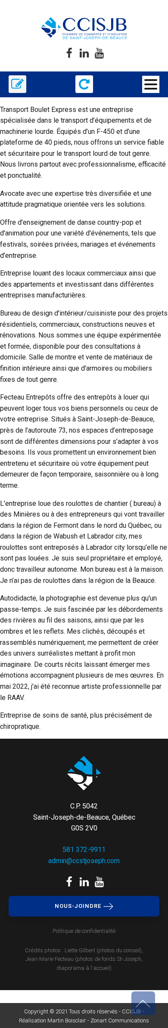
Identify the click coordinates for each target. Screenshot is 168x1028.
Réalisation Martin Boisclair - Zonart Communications (84, 1020)
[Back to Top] (143, 1003)
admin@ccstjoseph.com (84, 861)
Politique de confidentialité (84, 931)
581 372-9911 (84, 849)
